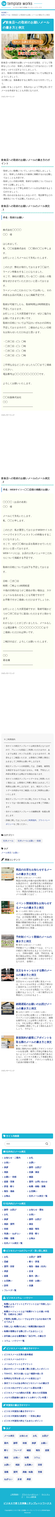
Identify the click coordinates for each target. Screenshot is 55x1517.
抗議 (31, 1285)
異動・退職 (9, 1238)
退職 (6, 1472)
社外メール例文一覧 (38, 1196)
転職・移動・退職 (37, 1186)
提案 (31, 1046)
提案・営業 (9, 1182)
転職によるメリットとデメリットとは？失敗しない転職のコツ (27, 1305)
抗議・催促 (34, 1172)
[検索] (46, 1143)
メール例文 (6, 853)
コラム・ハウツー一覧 (14, 1341)
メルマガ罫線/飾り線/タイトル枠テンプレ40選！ (26, 1397)
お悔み (7, 1196)
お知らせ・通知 (36, 1210)
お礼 (31, 1158)
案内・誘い (34, 1276)
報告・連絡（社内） (38, 1266)
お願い (16, 853)
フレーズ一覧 (10, 1290)
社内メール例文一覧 (13, 1243)
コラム (37, 1457)
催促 (31, 1224)
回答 (40, 1465)
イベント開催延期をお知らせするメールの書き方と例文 (34, 905)
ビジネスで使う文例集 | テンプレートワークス (28, 1503)
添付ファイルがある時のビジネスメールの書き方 (26, 1383)
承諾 (6, 1271)
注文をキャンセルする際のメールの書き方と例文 (34, 972)
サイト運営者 (31, 1497)
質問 (15, 1472)
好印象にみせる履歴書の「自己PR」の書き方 (25, 1336)
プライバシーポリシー (30, 1494)
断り (6, 1450)
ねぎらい (8, 1479)
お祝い (7, 1162)
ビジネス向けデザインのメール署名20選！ (23, 1388)
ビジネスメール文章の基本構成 (18, 1354)
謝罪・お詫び (35, 1167)
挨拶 (6, 1167)
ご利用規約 (31, 820)
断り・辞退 (34, 1262)
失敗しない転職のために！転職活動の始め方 (24, 1326)
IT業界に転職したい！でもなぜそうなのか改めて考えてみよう (27, 1320)
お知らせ (27, 878)
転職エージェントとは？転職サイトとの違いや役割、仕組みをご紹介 (26, 1312)
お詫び (21, 1012)
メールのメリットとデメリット (18, 1364)
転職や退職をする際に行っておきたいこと (23, 1331)
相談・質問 (9, 1224)
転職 (27, 1457)
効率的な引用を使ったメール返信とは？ (22, 1378)
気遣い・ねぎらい (12, 1233)
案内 (20, 878)
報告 (38, 1450)
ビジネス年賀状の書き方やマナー (19, 1411)
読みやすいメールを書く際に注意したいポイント (26, 1369)
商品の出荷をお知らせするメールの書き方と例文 (34, 871)
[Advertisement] (27, 126)
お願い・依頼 (10, 1177)
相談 (6, 1172)
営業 (40, 1472)
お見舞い (33, 1191)
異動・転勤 (28, 1472)
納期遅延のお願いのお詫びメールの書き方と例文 (34, 1006)
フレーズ (17, 1450)
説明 (6, 1285)
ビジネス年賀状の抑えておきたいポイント (23, 1421)
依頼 (31, 978)
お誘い (32, 1162)
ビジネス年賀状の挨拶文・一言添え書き (22, 1416)
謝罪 (27, 1012)
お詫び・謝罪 (35, 1257)
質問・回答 (9, 1266)
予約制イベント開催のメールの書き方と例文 (34, 939)
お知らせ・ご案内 (12, 1158)
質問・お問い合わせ (38, 1182)
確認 (31, 1177)
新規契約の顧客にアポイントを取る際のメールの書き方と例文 (34, 1039)
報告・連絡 (9, 1191)
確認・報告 (34, 1229)
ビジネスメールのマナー (15, 1359)
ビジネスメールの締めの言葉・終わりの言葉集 (25, 1393)
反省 (31, 1271)
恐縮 (6, 1262)
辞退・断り (9, 1186)
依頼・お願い (35, 1281)
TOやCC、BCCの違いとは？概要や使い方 (23, 1374)
